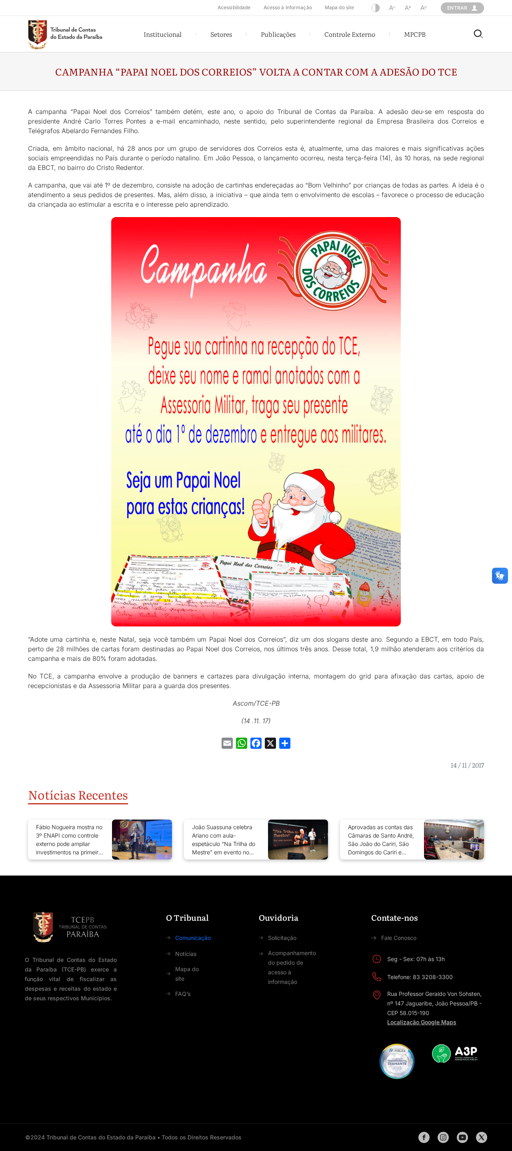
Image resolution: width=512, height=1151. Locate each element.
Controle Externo (349, 34)
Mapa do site (339, 7)
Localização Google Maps (421, 1022)
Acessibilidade (234, 7)
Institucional (163, 34)
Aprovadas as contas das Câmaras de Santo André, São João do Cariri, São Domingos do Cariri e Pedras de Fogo (381, 840)
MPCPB (415, 34)
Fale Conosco (398, 937)
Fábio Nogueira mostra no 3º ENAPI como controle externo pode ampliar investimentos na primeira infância (69, 840)
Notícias (185, 953)
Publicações (278, 34)
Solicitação (282, 937)
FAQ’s (182, 993)
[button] (163, 34)
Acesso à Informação (288, 7)
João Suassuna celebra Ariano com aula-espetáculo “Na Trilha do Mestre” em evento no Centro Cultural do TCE (223, 840)
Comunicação (193, 937)
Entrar (457, 8)
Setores (221, 34)
